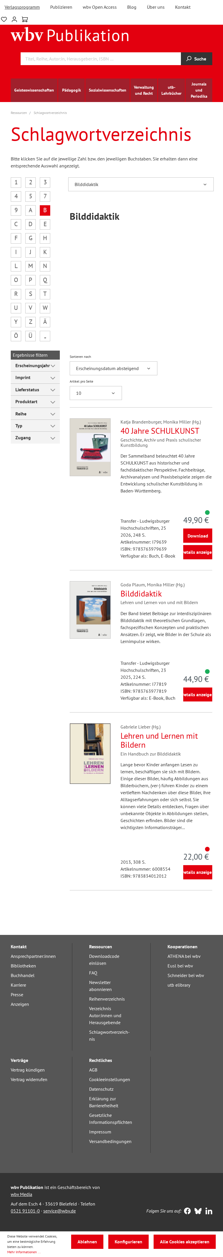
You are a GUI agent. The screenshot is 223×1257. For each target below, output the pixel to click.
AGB (93, 1070)
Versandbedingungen (110, 1141)
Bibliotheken (23, 966)
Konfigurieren (128, 1241)
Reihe (20, 414)
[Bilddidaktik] (90, 610)
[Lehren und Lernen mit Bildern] (90, 753)
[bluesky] (197, 1212)
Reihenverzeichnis (107, 999)
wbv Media (21, 1194)
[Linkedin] (207, 1212)
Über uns (156, 7)
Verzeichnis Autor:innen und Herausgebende (105, 1015)
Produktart (26, 401)
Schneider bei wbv (186, 975)
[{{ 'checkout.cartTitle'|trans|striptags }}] (25, 19)
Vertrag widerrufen (29, 1079)
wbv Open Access (100, 7)
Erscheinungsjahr (32, 365)
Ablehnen (87, 1241)
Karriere (18, 985)
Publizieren (61, 7)
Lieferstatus (27, 389)
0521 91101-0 (25, 1211)
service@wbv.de (59, 1211)
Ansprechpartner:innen (33, 956)
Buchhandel (23, 975)
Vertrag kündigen (28, 1070)
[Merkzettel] (4, 18)
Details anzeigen (197, 552)
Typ (18, 425)
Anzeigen (20, 1004)
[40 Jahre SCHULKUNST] (90, 447)
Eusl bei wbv (180, 966)
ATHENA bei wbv (184, 956)
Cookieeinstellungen (109, 1079)
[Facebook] (186, 1212)
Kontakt (182, 7)
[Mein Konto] (14, 18)
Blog (131, 7)
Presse (17, 994)
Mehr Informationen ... (24, 1252)
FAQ (93, 973)
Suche (200, 59)
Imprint (22, 377)
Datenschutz (101, 1089)
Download (198, 536)
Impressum (100, 1132)
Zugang (23, 437)
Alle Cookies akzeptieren (184, 1241)
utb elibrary (179, 985)
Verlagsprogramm (22, 7)
